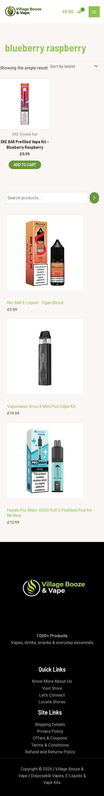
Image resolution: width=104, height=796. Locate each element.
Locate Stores (52, 701)
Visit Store (52, 688)
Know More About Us (52, 681)
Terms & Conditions (50, 745)
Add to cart (25, 165)
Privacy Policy (50, 731)
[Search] (94, 198)
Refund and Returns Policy (50, 751)
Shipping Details (50, 724)
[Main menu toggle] (94, 11)
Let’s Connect (52, 695)
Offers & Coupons (50, 737)
